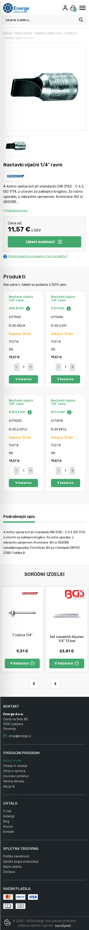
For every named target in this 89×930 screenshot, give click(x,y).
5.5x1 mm (58, 308)
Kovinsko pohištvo (16, 776)
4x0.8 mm (16, 308)
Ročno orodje (23, 32)
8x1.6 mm (58, 412)
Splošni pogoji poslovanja (20, 861)
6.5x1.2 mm (17, 412)
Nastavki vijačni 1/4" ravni (21, 298)
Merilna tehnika (13, 781)
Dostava (9, 872)
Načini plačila (12, 867)
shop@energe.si (20, 736)
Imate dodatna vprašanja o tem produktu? (38, 256)
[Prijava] (65, 8)
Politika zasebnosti (16, 856)
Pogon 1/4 (71, 32)
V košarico (23, 379)
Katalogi (8, 816)
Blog (6, 821)
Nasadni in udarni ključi (48, 32)
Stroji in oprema (14, 771)
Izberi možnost (40, 241)
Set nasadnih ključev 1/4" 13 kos (67, 639)
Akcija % (9, 786)
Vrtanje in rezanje (15, 766)
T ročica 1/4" (22, 635)
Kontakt (8, 832)
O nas (7, 811)
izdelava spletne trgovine (35, 925)
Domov (7, 32)
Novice (8, 826)
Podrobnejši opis (16, 211)
